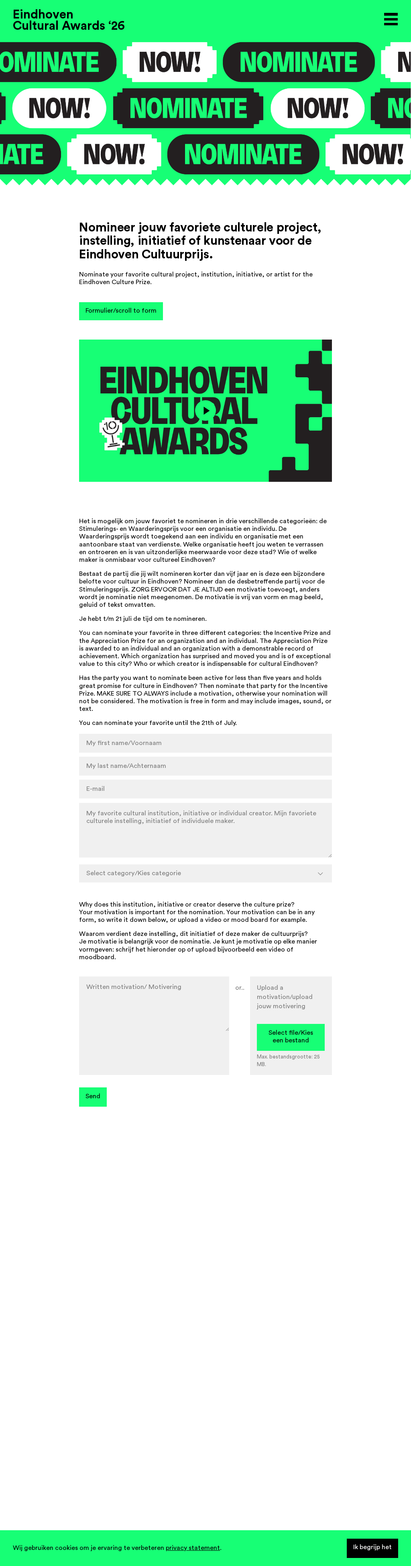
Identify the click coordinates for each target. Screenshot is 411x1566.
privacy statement (193, 1548)
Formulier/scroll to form (121, 310)
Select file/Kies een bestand (291, 1037)
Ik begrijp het (372, 1547)
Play (205, 410)
